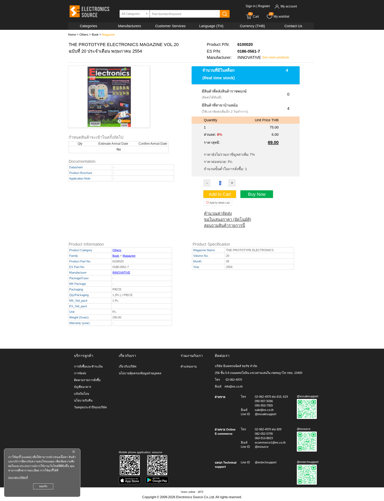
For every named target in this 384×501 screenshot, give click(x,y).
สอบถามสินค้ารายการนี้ (224, 225)
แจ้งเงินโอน (81, 393)
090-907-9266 (264, 401)
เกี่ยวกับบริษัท (127, 366)
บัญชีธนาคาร (82, 387)
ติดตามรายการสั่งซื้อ (87, 380)
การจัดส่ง (80, 373)
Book (95, 34)
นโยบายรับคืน (83, 400)
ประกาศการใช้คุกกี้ (18, 477)
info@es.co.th (234, 386)
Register (264, 6)
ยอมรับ (43, 486)
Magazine (108, 34)
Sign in (251, 6)
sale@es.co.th (264, 410)
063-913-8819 (264, 438)
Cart (254, 16)
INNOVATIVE (121, 272)
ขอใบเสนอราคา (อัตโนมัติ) (227, 219)
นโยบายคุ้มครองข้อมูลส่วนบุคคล (140, 373)
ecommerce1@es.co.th (270, 442)
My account (289, 6)
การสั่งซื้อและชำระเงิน (88, 366)
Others (83, 34)
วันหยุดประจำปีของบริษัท (90, 407)
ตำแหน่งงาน (189, 366)
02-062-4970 (234, 379)
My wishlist (281, 16)
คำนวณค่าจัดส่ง (218, 213)
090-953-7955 (264, 405)
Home (72, 34)
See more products (275, 57)
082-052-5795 (264, 433)
